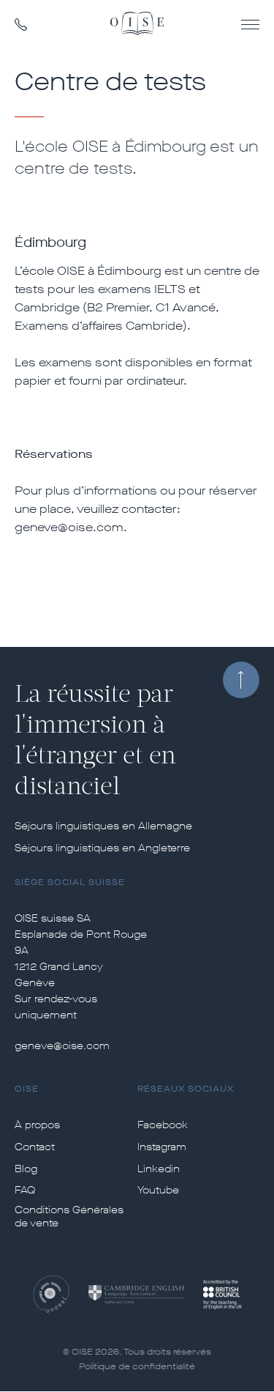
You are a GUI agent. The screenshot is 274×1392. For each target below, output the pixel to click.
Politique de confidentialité (137, 1366)
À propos (37, 1125)
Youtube (158, 1190)
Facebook (162, 1125)
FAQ (25, 1190)
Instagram (161, 1147)
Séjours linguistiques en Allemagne (103, 826)
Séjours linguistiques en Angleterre (102, 848)
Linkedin (158, 1169)
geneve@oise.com (62, 1046)
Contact (35, 1147)
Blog (26, 1169)
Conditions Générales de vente (69, 1217)
